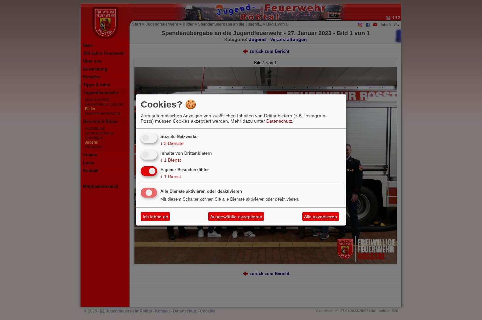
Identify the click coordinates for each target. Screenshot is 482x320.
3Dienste (172, 143)
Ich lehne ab (155, 216)
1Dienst (170, 159)
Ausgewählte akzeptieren (236, 216)
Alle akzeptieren (320, 216)
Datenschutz (279, 121)
